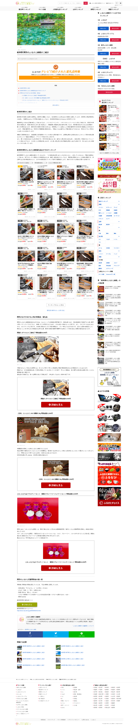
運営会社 (43, 719)
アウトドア (116, 265)
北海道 (95, 687)
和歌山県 (107, 707)
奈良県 (107, 705)
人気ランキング (43, 687)
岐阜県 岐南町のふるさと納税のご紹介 (34, 652)
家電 (100, 204)
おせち (63, 707)
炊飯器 (115, 210)
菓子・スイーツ (65, 705)
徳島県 (113, 698)
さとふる (19, 694)
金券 (100, 221)
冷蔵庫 (100, 215)
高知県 (113, 705)
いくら (115, 239)
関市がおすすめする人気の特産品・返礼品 (30, 93)
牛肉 (100, 233)
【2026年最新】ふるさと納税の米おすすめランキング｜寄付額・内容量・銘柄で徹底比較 (113, 328)
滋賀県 (107, 696)
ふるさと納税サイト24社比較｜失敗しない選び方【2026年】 (113, 335)
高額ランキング (43, 694)
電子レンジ (101, 213)
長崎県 (118, 689)
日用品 (75, 698)
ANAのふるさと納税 (22, 698)
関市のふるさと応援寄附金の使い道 (28, 102)
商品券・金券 (77, 689)
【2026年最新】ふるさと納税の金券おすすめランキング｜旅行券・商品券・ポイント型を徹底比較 (113, 313)
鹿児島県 (119, 698)
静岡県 (107, 689)
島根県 (113, 689)
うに (100, 242)
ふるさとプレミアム (22, 696)
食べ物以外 (42, 698)
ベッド (115, 254)
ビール (100, 248)
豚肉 (107, 233)
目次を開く (56, 105)
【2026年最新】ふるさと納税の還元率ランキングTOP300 (113, 287)
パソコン (101, 207)
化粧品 (75, 700)
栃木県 (95, 705)
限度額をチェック (98, 3)
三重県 (107, 694)
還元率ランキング (43, 689)
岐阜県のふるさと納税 (30, 629)
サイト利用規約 (62, 719)
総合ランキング (103, 201)
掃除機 (108, 210)
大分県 (118, 694)
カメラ (108, 218)
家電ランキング (43, 691)
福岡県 (113, 707)
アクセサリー (77, 703)
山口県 (113, 696)
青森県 (95, 689)
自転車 (100, 262)
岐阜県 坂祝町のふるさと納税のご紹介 (34, 659)
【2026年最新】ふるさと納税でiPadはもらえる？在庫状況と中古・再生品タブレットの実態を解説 (113, 345)
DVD (100, 210)
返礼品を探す (115, 28)
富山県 (100, 698)
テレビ (115, 207)
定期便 (108, 262)
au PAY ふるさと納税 (22, 704)
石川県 (100, 700)
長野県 (100, 707)
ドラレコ (101, 218)
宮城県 (95, 694)
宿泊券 (100, 224)
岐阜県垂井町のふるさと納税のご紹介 (33, 665)
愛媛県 (113, 703)
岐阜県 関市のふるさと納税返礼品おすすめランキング (33, 90)
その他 (75, 705)
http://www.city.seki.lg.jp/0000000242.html (29, 610)
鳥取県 (113, 687)
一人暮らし (42, 696)
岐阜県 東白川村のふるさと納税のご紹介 (73, 665)
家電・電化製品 (77, 694)
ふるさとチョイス (22, 445)
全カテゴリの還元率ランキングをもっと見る (109, 153)
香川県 (113, 700)
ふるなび (20, 364)
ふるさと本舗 (20, 707)
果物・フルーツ (65, 700)
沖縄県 (118, 700)
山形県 (95, 698)
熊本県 (118, 691)
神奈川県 (101, 694)
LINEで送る (82, 636)
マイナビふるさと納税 (22, 711)
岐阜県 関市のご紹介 (25, 88)
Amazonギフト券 (110, 274)
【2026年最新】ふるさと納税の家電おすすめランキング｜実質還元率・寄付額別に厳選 (113, 304)
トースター (109, 213)
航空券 (108, 224)
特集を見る (103, 28)
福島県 (95, 700)
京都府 (107, 698)
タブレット (109, 207)
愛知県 (107, 691)
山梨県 (100, 705)
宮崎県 (118, 696)
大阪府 (107, 700)
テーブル (108, 254)
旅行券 (75, 691)
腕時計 (100, 268)
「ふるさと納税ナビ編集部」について (83, 626)
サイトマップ (51, 719)
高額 (100, 256)
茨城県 (95, 703)
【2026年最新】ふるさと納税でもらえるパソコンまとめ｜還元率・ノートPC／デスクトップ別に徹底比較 (113, 321)
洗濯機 (115, 213)
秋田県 (95, 696)
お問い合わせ (85, 719)
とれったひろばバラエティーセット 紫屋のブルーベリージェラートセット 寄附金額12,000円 (45, 100)
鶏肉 (115, 233)
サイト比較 (101, 274)
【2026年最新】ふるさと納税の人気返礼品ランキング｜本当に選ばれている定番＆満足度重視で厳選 (113, 297)
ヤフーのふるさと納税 (22, 709)
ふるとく (94, 719)
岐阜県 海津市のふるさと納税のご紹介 (34, 646)
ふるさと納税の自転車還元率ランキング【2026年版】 (113, 351)
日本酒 (108, 248)
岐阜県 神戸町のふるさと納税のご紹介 (72, 652)
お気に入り (117, 5)
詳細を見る (57, 404)
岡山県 (113, 691)
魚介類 (101, 236)
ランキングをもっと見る (56, 305)
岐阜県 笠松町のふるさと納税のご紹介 (72, 646)
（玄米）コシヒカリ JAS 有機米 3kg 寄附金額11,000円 (36, 98)
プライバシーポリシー (73, 719)
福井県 (100, 703)
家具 (100, 251)
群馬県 (95, 707)
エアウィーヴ (109, 268)
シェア (30, 636)
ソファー (101, 254)
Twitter (55, 636)
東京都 (100, 691)
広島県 (113, 694)
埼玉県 (100, 687)
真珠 (100, 265)
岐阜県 (107, 687)
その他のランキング (44, 700)
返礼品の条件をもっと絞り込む (56, 310)
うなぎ (108, 239)
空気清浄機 (109, 215)
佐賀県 (118, 687)
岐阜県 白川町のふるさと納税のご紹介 (72, 659)
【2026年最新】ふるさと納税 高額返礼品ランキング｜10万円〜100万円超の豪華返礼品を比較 (112, 361)
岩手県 (95, 691)
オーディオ (116, 215)
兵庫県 (107, 703)
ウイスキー (116, 248)
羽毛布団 (108, 265)
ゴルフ (115, 262)
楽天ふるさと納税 (21, 687)
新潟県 (100, 696)
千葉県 (100, 689)
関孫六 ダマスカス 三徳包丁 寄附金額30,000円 (34, 95)
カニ (100, 239)
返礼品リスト (111, 3)
